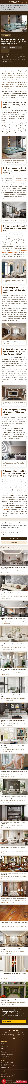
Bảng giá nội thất (5, 1058)
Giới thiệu (3, 1043)
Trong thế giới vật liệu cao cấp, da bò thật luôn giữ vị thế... (14, 876)
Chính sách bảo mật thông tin (8, 1062)
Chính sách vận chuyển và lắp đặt (9, 1066)
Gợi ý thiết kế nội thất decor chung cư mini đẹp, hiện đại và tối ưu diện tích (14, 568)
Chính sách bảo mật (14, 1082)
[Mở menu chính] (1, 2)
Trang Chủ (4, 6)
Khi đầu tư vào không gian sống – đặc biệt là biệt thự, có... (14, 851)
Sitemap (7, 1082)
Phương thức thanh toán (6, 1046)
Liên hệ (2, 1048)
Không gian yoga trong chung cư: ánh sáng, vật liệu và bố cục (14, 772)
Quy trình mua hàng (5, 1067)
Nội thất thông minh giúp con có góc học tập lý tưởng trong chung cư (13, 746)
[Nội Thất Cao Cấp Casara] (14, 2)
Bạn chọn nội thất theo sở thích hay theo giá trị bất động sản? (13, 848)
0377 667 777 (14, 538)
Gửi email (14, 542)
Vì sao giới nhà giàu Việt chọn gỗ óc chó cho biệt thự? (13, 898)
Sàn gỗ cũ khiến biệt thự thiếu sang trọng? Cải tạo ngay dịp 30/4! (14, 923)
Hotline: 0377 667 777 (7, 1073)
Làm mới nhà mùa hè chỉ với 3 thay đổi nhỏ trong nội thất (13, 593)
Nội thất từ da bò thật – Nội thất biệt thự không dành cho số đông (13, 873)
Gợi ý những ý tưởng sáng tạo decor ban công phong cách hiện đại (13, 670)
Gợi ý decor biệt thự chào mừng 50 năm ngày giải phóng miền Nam (12, 999)
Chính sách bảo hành (6, 1064)
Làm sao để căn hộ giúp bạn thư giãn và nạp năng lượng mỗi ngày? (13, 41)
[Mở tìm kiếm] (23, 2)
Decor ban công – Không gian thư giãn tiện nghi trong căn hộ (13, 695)
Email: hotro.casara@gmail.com (9, 1075)
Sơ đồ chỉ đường (4, 1045)
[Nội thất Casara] (14, 1038)
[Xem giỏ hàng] (26, 2)
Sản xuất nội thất (5, 1056)
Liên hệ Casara (8, 1021)
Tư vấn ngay (22, 1082)
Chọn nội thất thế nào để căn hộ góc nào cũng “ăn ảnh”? (13, 644)
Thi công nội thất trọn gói (7, 1054)
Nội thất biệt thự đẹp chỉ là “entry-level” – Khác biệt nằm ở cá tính (13, 823)
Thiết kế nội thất (4, 1053)
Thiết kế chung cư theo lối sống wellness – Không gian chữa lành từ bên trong (13, 797)
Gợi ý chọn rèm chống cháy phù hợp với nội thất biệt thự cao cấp (13, 974)
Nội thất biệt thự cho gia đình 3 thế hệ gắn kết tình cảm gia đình (14, 948)
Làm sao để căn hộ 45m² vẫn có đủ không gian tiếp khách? (13, 721)
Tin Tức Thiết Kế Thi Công (15, 6)
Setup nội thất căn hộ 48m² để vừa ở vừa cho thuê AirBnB (13, 619)
